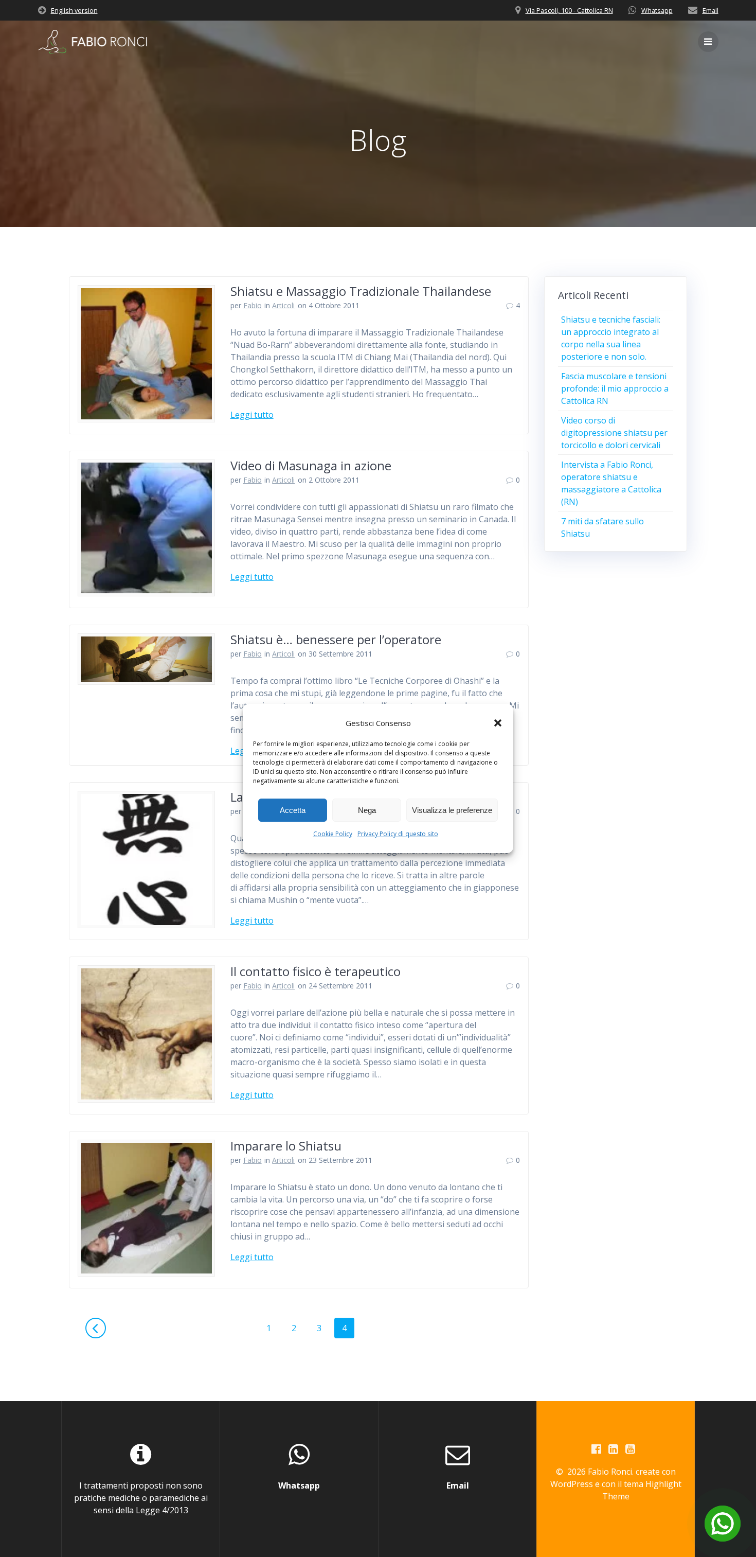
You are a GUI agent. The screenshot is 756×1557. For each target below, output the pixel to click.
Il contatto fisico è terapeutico (315, 971)
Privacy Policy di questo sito (397, 833)
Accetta (292, 810)
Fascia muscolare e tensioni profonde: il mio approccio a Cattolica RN (615, 388)
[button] (498, 723)
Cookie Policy (332, 833)
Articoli (283, 305)
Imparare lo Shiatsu (285, 1145)
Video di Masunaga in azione (310, 465)
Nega (367, 810)
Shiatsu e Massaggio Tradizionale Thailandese (360, 290)
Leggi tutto (252, 414)
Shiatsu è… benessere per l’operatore (335, 639)
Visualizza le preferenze (452, 810)
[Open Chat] (723, 1524)
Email (710, 10)
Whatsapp (657, 10)
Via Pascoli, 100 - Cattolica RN (569, 10)
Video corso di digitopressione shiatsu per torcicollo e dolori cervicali (614, 433)
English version (74, 10)
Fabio (252, 305)
